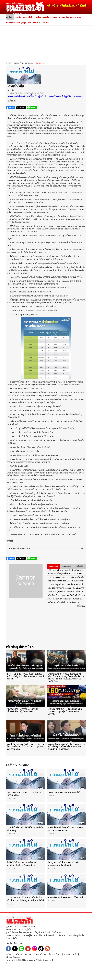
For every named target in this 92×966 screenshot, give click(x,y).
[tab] (46, 548)
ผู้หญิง (23, 22)
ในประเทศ (70, 17)
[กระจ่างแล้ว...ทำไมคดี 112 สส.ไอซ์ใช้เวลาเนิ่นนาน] (25, 779)
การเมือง (37, 17)
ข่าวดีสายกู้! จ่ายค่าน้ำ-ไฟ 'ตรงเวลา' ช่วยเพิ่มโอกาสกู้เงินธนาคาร (23, 710)
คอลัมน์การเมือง (27, 63)
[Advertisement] (46, 43)
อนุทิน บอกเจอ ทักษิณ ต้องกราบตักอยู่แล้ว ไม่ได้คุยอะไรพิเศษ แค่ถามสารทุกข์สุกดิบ (65, 573)
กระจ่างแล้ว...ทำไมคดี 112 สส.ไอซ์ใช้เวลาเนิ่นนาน (24, 793)
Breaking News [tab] (53, 566)
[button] (46, 548)
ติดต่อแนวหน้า (70, 954)
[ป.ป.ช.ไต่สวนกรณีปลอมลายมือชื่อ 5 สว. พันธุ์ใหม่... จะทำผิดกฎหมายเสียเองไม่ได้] (25, 884)
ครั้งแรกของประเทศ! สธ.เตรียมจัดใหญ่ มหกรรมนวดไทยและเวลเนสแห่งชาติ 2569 (65, 581)
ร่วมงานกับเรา (55, 954)
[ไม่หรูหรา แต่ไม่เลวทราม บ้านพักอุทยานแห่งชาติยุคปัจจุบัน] (66, 849)
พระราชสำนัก (27, 17)
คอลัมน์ (17, 63)
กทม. (63, 17)
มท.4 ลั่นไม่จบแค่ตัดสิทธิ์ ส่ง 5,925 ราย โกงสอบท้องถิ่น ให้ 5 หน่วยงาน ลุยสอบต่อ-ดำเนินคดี (25, 746)
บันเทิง (29, 22)
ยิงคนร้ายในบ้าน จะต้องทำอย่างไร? (64, 792)
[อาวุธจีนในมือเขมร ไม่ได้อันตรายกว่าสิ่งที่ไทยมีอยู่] (25, 814)
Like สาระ (45, 22)
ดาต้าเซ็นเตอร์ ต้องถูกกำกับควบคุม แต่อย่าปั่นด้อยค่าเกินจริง (65, 828)
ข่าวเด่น (18, 17)
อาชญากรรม (55, 17)
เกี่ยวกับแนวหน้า (23, 954)
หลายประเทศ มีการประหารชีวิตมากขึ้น (66, 897)
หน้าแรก (9, 63)
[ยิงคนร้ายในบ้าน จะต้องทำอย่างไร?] (66, 779)
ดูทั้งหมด (12, 101)
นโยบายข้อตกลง (13, 957)
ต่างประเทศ (10, 22)
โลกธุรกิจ (45, 17)
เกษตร (78, 17)
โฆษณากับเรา (40, 954)
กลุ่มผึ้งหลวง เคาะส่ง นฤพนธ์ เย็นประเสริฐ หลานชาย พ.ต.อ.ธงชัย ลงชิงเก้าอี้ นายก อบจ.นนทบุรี (65, 588)
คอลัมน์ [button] (9, 17)
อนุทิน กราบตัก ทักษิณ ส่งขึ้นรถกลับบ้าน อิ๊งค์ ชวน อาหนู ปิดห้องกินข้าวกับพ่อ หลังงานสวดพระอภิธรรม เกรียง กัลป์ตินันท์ (66, 597)
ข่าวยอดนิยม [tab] (66, 566)
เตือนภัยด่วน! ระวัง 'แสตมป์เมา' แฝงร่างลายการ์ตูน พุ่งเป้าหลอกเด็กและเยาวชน (65, 711)
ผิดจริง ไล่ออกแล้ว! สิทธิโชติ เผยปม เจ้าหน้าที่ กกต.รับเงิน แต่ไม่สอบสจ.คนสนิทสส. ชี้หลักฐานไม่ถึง (66, 746)
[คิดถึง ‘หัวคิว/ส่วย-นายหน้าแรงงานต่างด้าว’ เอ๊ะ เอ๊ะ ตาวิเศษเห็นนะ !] (25, 849)
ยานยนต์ (36, 22)
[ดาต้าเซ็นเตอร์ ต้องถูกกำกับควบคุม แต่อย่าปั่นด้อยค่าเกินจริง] (66, 814)
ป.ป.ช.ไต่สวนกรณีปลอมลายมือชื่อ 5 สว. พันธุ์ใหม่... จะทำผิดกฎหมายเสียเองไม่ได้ (25, 899)
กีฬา (18, 22)
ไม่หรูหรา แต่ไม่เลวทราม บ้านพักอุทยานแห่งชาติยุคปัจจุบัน (63, 863)
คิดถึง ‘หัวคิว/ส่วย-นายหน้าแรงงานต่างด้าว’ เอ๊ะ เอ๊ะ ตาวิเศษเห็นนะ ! (23, 863)
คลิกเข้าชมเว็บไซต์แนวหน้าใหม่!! (67, 5)
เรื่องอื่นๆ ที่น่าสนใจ (19, 647)
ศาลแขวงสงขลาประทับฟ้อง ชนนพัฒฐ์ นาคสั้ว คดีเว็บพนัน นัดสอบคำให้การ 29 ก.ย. (64, 602)
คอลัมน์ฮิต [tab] (79, 566)
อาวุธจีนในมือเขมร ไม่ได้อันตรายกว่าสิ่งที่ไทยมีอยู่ (25, 828)
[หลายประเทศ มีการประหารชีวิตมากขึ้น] (66, 884)
